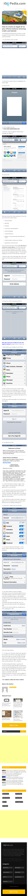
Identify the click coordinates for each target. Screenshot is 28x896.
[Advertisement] (14, 749)
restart (16, 860)
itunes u (13, 860)
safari (19, 860)
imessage (16, 859)
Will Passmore (12, 687)
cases (20, 858)
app (6, 858)
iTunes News (19, 797)
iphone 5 (7, 860)
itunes (10, 860)
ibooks (13, 859)
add (4, 858)
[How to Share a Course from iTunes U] (18, 718)
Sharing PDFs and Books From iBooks (6, 719)
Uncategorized (19, 802)
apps (11, 858)
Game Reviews (6, 797)
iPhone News (19, 793)
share (21, 860)
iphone (22, 679)
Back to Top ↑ (14, 725)
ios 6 (19, 859)
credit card (12, 679)
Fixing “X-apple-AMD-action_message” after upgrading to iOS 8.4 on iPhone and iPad (18, 704)
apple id (7, 679)
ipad (23, 859)
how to (18, 679)
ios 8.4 (21, 859)
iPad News (5, 806)
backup (17, 858)
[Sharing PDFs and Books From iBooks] (6, 717)
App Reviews (5, 793)
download (4, 859)
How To (4, 802)
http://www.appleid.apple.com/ (12, 128)
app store (14, 858)
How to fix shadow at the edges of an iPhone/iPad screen (6, 704)
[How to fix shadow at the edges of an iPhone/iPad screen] (6, 701)
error (7, 859)
